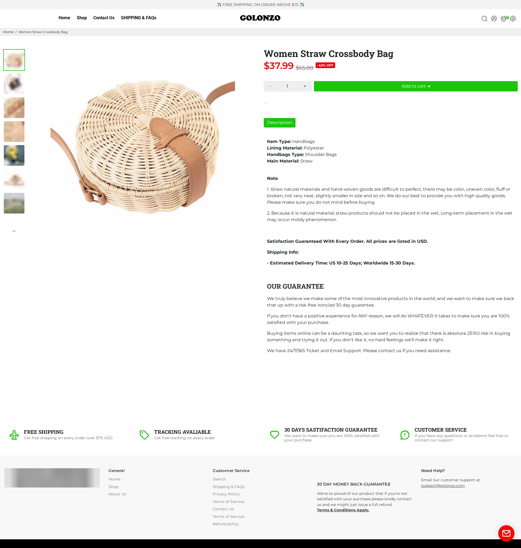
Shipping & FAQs (229, 487)
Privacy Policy (226, 494)
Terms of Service (228, 502)
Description (279, 122)
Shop (82, 17)
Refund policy (226, 524)
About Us (117, 494)
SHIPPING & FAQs (138, 17)
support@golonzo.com (443, 485)
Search (219, 479)
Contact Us (104, 17)
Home (64, 17)
